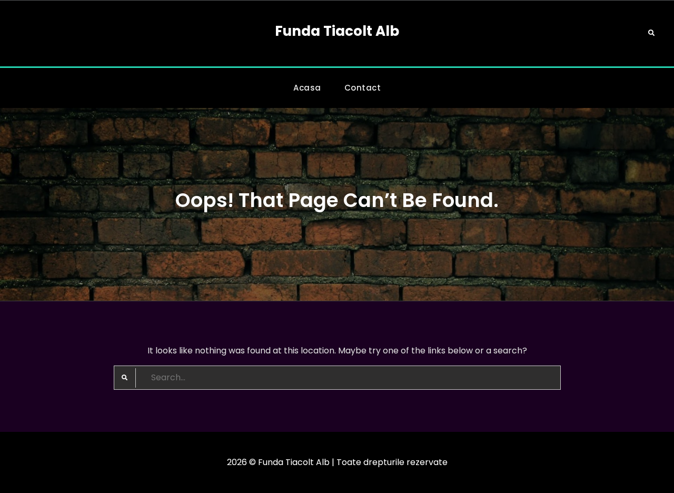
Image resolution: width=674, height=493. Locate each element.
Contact (362, 87)
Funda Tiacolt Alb (337, 31)
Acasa (307, 87)
